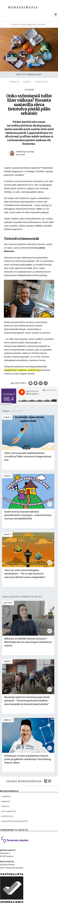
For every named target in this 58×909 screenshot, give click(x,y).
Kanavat (6, 801)
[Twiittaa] (35, 383)
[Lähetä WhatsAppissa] (46, 383)
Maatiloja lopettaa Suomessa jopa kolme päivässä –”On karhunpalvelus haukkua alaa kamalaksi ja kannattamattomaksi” (27, 701)
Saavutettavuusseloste (14, 821)
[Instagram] (49, 781)
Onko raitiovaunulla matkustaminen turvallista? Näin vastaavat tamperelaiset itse (27, 457)
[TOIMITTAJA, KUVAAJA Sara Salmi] (29, 158)
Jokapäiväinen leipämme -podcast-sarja (22, 370)
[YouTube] (45, 781)
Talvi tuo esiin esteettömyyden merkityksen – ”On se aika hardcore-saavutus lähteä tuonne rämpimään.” (25, 574)
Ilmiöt (27, 82)
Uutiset (8, 603)
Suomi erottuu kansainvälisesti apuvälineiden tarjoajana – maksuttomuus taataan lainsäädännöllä (27, 515)
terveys (14, 82)
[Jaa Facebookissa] (30, 383)
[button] (55, 14)
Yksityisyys (7, 816)
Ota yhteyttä (8, 811)
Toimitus (6, 796)
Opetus (5, 806)
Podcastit (42, 82)
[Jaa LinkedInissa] (41, 383)
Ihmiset (8, 720)
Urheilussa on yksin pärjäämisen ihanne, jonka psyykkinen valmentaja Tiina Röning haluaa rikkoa (27, 759)
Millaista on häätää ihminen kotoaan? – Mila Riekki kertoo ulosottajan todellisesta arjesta (28, 642)
